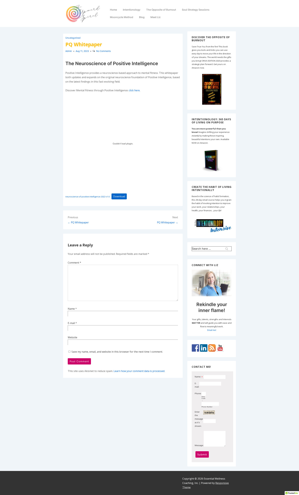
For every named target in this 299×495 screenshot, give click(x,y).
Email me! (211, 330)
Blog (142, 17)
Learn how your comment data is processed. (139, 371)
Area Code (203, 397)
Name (71, 308)
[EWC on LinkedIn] (203, 348)
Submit (202, 454)
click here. (134, 90)
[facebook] (65, 483)
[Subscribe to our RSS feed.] (212, 348)
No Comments (103, 51)
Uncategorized (73, 37)
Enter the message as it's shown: (199, 418)
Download (119, 196)
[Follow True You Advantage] (195, 348)
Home (113, 9)
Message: (199, 445)
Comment (74, 262)
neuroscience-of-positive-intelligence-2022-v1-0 (87, 196)
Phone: (198, 393)
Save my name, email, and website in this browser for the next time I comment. (117, 351)
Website (72, 337)
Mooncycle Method (121, 17)
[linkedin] (70, 483)
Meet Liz (155, 17)
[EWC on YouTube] (220, 348)
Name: (198, 376)
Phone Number (207, 407)
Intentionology (131, 9)
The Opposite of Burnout (161, 9)
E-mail (71, 323)
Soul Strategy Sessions (195, 9)
